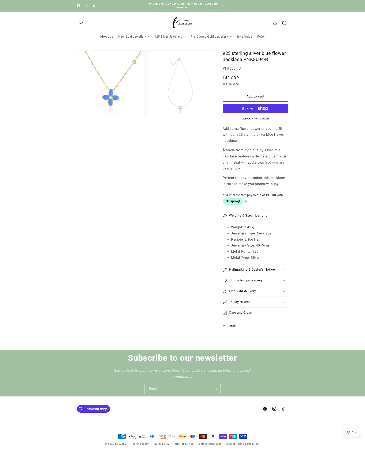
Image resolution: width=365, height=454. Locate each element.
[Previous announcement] (141, 6)
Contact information (210, 444)
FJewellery (121, 444)
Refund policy (140, 444)
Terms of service (183, 444)
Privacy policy (161, 444)
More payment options (255, 118)
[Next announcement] (223, 6)
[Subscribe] (215, 389)
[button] (81, 22)
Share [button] (231, 326)
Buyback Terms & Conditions (243, 444)
